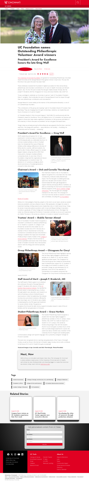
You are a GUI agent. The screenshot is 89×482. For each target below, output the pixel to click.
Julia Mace (39, 69)
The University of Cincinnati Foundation (29, 78)
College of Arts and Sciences (34, 383)
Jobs (58, 459)
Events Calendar (61, 469)
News (58, 461)
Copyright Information (10, 478)
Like (51, 74)
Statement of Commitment (41, 476)
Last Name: (30, 439)
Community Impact (62, 463)
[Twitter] (12, 454)
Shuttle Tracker (47, 457)
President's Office (18, 383)
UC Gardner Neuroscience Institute (55, 383)
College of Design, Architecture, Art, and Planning (40, 379)
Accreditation (19, 478)
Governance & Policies (63, 465)
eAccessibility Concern (61, 476)
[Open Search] (77, 2)
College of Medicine (62, 379)
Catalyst (32, 463)
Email (31, 461)
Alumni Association (18, 379)
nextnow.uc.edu (45, 364)
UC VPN (45, 461)
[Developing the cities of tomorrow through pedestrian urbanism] (68, 403)
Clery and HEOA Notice (14, 476)
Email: (28, 429)
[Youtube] (19, 454)
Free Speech (80, 476)
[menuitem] (6, 9)
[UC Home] (12, 2)
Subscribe (44, 444)
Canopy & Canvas (35, 457)
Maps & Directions (62, 457)
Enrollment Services (36, 459)
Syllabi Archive (52, 476)
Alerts (6, 476)
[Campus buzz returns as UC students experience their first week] (21, 403)
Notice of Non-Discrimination (27, 476)
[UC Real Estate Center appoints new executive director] (44, 403)
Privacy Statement (72, 476)
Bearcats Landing (48, 463)
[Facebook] (8, 454)
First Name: (30, 434)
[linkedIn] (22, 454)
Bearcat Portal (34, 465)
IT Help (45, 459)
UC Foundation (35, 387)
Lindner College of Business (20, 387)
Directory (59, 467)
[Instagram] (15, 454)
